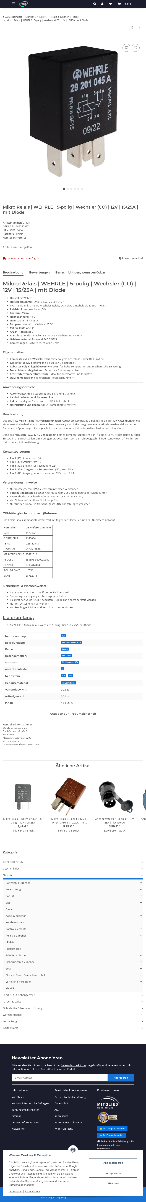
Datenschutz (32, 1191)
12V (63, 636)
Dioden (10, 909)
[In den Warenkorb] (6, 39)
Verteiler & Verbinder (18, 981)
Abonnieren (121, 1077)
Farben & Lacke (12, 1001)
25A (70, 675)
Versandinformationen (25, 1122)
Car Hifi (10, 896)
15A (63, 675)
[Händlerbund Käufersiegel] (107, 1117)
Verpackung (10, 1021)
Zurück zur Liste (13, 16)
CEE (8, 902)
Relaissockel (14, 948)
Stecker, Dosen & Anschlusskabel (25, 975)
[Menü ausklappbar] (13, 2)
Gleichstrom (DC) (70, 662)
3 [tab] (71, 189)
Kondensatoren (15, 922)
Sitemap (17, 1116)
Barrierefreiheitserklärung (70, 1097)
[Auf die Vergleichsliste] (126, 48)
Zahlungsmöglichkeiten (26, 1109)
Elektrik (7, 875)
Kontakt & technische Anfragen (30, 1103)
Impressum (15, 1191)
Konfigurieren (113, 1173)
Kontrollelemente (16, 929)
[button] (95, 3)
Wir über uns (19, 1097)
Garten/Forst (10, 1028)
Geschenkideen (12, 868)
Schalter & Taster (16, 955)
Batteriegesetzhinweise (68, 1122)
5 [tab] (78, 189)
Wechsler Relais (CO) (71, 642)
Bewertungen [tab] (39, 272)
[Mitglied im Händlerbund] (108, 1102)
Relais (19, 234)
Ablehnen (113, 1183)
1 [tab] (64, 189)
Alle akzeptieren (113, 1162)
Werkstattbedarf (12, 1014)
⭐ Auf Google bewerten (111, 1135)
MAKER (10, 988)
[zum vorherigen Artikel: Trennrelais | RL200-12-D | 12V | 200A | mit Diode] (132, 27)
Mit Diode (66, 655)
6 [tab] (82, 189)
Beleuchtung (13, 889)
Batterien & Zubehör (18, 882)
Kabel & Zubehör (16, 915)
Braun (65, 649)
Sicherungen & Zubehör (20, 962)
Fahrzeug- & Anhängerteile (19, 995)
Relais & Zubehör (16, 935)
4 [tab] (75, 189)
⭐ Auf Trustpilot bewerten (112, 1128)
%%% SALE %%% (13, 862)
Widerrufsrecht (63, 1128)
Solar (9, 968)
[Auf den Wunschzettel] (136, 48)
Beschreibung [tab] (13, 272)
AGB (56, 1109)
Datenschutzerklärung (74, 1065)
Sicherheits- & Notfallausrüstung (22, 1008)
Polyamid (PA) (68, 683)
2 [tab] (68, 189)
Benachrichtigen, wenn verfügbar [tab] (80, 272)
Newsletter (18, 1128)
